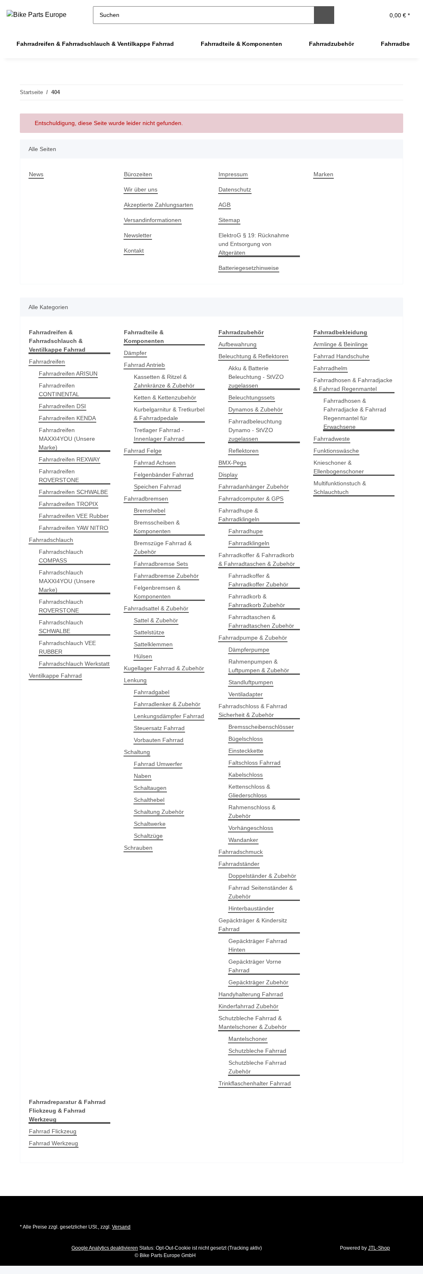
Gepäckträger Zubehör (258, 982)
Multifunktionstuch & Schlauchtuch (340, 487)
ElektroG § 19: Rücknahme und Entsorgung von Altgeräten (254, 244)
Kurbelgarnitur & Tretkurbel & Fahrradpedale (169, 413)
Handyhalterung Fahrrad (251, 994)
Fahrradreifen (47, 361)
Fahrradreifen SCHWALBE (73, 492)
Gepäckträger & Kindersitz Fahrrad (253, 924)
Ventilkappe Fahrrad (55, 675)
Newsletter (138, 235)
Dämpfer (135, 353)
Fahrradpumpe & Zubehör (253, 637)
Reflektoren (243, 450)
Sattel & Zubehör (156, 620)
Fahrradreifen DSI (62, 406)
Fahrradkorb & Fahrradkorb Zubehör (256, 600)
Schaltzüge (148, 835)
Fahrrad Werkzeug (53, 1143)
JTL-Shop (379, 1248)
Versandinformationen (152, 220)
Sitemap (229, 220)
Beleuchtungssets (251, 397)
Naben (142, 776)
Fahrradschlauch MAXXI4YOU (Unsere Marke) (67, 581)
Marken (323, 174)
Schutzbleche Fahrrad (257, 1050)
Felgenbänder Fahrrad (163, 474)
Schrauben (138, 847)
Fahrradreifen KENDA (67, 418)
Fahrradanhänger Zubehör (254, 486)
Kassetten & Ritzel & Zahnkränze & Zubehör (164, 381)
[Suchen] (324, 15)
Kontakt (134, 250)
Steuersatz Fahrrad (159, 728)
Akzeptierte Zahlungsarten (158, 204)
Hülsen (143, 656)
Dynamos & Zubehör (255, 409)
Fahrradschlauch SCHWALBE (61, 626)
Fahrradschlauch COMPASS (61, 556)
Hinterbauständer (251, 908)
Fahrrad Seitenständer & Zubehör (260, 892)
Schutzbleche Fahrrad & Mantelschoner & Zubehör (253, 1022)
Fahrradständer (239, 863)
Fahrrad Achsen (155, 462)
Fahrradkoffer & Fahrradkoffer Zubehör (258, 580)
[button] (357, 15)
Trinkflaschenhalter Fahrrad (255, 1083)
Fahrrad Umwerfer (158, 764)
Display (228, 474)
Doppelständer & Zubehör (262, 875)
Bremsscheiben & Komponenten (157, 526)
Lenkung (135, 680)
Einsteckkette (245, 750)
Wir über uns (140, 189)
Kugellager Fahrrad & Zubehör (164, 668)
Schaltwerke (150, 823)
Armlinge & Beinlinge (341, 344)
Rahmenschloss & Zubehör (252, 811)
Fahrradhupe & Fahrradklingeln (239, 514)
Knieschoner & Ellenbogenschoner (339, 467)
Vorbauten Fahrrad (158, 740)
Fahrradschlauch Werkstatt (74, 663)
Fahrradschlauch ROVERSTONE (61, 606)
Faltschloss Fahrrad (254, 762)
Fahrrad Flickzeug (52, 1131)
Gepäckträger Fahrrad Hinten (257, 945)
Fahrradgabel (151, 692)
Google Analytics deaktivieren (104, 1248)
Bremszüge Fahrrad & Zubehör (163, 547)
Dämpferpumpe (248, 649)
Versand (121, 1227)
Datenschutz (235, 189)
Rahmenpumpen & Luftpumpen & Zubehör (258, 666)
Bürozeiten (138, 174)
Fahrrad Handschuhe (341, 356)
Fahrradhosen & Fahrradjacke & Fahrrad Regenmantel (353, 384)
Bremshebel (149, 510)
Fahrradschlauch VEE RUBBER (67, 647)
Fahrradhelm (330, 368)
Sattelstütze (149, 632)
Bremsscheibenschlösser (261, 726)
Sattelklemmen (153, 644)
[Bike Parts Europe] (37, 15)
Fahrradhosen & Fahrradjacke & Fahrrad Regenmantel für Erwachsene (354, 413)
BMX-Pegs (232, 462)
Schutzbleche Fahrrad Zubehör (257, 1067)
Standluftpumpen (250, 682)
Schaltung (137, 752)
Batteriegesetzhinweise (249, 268)
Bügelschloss (245, 738)
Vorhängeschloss (250, 828)
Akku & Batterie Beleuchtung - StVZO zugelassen (256, 377)
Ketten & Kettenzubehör (165, 397)
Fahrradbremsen (146, 498)
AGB (225, 204)
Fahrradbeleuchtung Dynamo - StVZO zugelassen (255, 430)
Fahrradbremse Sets (161, 563)
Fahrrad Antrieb (144, 365)
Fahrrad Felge (143, 450)
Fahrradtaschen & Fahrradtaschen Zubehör (261, 621)
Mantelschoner (247, 1038)
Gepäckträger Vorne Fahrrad (254, 966)
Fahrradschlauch (51, 540)
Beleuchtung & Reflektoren (253, 356)
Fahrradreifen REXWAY (69, 459)
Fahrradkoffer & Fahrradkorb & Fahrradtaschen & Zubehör (257, 559)
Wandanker (243, 840)
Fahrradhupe (245, 531)
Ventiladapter (245, 694)
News (36, 174)
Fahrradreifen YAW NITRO (73, 528)
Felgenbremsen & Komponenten (157, 592)
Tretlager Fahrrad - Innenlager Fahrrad (159, 434)
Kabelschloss (245, 774)
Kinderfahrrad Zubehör (248, 1006)
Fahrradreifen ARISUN (68, 373)
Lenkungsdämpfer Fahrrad (169, 716)
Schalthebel (149, 800)
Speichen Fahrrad (157, 486)
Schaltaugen (150, 788)
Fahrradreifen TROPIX (68, 504)
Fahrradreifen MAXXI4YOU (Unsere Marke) (67, 439)
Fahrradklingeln (248, 543)
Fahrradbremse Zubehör (166, 575)
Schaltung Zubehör (159, 811)
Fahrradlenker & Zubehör (167, 704)
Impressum (233, 174)
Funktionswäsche (336, 450)
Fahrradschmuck (241, 852)
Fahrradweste (332, 438)
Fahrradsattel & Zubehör (156, 608)
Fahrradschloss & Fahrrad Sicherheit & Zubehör (253, 710)
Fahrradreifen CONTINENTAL (59, 389)
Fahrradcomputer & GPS (251, 498)
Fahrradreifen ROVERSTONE (59, 475)
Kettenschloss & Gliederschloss (249, 791)
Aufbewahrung (238, 344)
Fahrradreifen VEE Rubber (74, 516)
